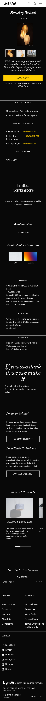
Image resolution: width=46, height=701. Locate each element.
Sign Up (39, 582)
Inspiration (7, 614)
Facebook (10, 645)
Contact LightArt (23, 439)
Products (6, 609)
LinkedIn (9, 669)
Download (29, 132)
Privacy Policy (31, 619)
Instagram (10, 660)
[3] (31, 53)
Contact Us (7, 624)
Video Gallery (31, 614)
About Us (6, 619)
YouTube (9, 655)
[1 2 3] (23, 53)
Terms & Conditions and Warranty (34, 625)
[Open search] (29, 4)
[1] (10, 53)
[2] (20, 53)
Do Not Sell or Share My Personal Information (19, 689)
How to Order (8, 604)
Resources (30, 609)
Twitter (8, 650)
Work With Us (31, 604)
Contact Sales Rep (23, 474)
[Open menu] (40, 4)
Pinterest (9, 664)
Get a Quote (23, 78)
